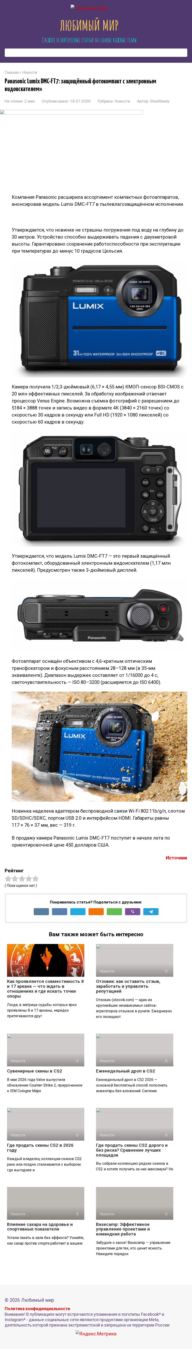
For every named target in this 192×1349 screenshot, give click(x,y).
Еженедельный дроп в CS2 (125, 1071)
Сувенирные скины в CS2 (34, 1071)
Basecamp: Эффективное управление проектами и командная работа (123, 1229)
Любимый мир (89, 25)
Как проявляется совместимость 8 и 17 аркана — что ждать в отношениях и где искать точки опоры (45, 989)
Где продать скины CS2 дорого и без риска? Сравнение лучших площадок (132, 1150)
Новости (122, 101)
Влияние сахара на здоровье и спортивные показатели (40, 1227)
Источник (176, 858)
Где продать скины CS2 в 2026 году (40, 1148)
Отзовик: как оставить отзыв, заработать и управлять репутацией (128, 986)
